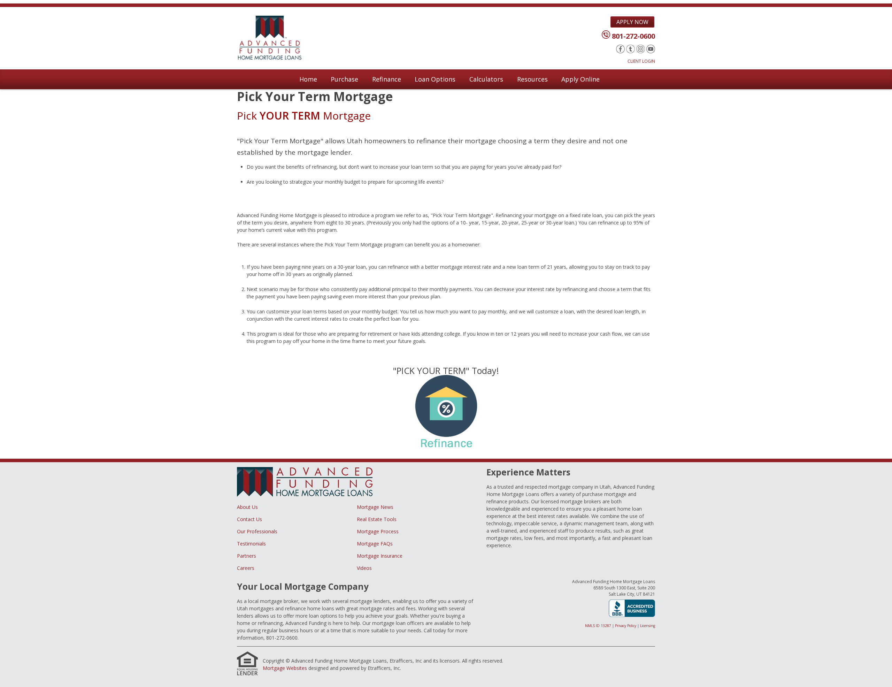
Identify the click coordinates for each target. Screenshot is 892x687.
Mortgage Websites (285, 668)
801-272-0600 (633, 36)
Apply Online (580, 79)
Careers (245, 568)
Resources (532, 79)
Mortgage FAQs (375, 543)
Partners (246, 555)
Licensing (647, 625)
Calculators (486, 79)
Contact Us (249, 519)
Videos (364, 568)
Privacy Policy (625, 625)
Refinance (386, 79)
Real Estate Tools (377, 519)
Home (308, 79)
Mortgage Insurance (379, 555)
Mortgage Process (378, 531)
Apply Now (632, 22)
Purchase (344, 79)
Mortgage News (375, 507)
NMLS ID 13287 (598, 625)
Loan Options (435, 79)
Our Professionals (257, 531)
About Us (247, 507)
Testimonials (251, 543)
